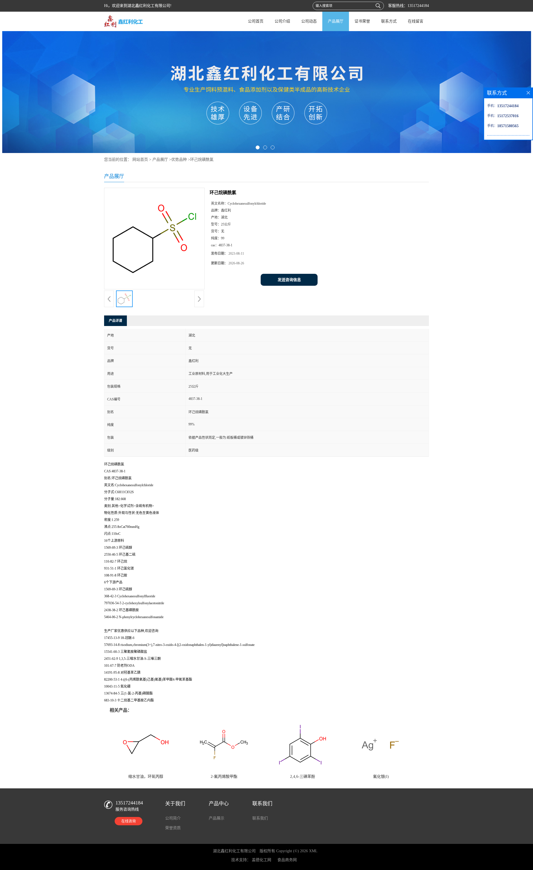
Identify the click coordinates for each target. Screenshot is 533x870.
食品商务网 (287, 860)
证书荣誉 (362, 21)
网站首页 (140, 159)
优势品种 (179, 159)
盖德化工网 (261, 860)
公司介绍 (282, 21)
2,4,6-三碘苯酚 (302, 776)
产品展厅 (335, 21)
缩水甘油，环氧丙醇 (145, 776)
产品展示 (216, 818)
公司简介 (173, 818)
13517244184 (418, 6)
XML (313, 851)
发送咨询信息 (289, 280)
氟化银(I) (381, 776)
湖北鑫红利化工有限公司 (234, 851)
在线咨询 (128, 821)
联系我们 (260, 818)
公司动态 (309, 21)
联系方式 (389, 21)
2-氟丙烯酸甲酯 (224, 776)
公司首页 (255, 21)
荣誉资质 (173, 828)
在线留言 (415, 21)
